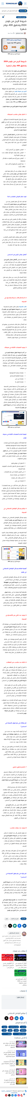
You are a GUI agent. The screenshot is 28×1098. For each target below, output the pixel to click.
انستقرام (23, 1030)
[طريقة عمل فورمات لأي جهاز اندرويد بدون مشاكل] (21, 1072)
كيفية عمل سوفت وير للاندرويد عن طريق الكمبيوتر (9, 1045)
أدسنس (23, 1027)
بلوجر (7, 918)
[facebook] (22, 1018)
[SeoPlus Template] (26, 1091)
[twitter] (6, 1018)
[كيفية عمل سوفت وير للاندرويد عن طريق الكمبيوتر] (21, 1044)
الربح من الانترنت (21, 17)
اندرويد (4, 1027)
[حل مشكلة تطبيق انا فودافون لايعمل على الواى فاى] (21, 1081)
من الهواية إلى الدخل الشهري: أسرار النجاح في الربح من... (8, 965)
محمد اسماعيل (19, 33)
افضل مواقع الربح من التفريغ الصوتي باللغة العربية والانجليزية (9, 1054)
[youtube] (22, 1095)
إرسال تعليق (20, 997)
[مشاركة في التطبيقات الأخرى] (5, 926)
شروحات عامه (22, 1034)
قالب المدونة (22, 306)
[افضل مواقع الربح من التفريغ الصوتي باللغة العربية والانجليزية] (21, 1053)
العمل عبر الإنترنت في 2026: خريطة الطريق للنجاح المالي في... (20, 965)
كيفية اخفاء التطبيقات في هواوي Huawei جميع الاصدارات (8, 1063)
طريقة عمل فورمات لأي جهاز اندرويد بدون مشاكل (8, 1072)
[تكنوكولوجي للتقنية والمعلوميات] (14, 3)
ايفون (16, 1030)
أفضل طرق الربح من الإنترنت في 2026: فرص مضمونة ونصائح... (21, 982)
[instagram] (19, 1095)
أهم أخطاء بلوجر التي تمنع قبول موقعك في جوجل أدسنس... (9, 10)
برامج (10, 1030)
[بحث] (3, 3)
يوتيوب (9, 1034)
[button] (19, 926)
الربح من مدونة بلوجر (20, 91)
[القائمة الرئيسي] (25, 3)
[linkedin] (17, 1018)
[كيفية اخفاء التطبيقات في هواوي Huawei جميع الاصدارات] (21, 1062)
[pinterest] (11, 1018)
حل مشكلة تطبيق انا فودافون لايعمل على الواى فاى (9, 1082)
